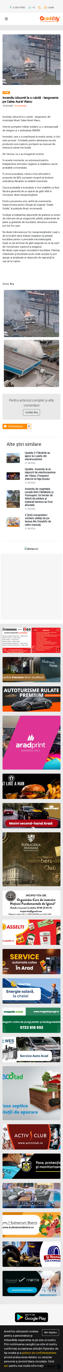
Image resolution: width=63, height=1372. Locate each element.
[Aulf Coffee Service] (31, 961)
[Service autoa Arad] (31, 1049)
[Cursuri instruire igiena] (31, 903)
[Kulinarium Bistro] (31, 1224)
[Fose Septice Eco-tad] (31, 1093)
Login (50, 7)
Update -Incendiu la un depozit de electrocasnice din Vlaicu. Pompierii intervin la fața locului (40, 474)
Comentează (15, 426)
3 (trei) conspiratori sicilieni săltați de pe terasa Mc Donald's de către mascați (38, 519)
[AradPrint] (31, 743)
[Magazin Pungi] (31, 1020)
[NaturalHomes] (31, 669)
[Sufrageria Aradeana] (31, 859)
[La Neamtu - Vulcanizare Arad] (31, 1254)
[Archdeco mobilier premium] (31, 1195)
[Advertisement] (31, 586)
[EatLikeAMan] (31, 786)
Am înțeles (50, 1332)
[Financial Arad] (31, 1283)
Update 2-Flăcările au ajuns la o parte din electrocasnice (37, 456)
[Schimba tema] (39, 7)
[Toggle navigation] (6, 18)
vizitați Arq (31, 412)
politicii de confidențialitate (39, 1352)
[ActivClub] (31, 1137)
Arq (12, 283)
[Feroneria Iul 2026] (31, 640)
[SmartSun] (31, 991)
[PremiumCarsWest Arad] (31, 699)
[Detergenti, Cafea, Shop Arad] (31, 932)
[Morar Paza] (31, 1166)
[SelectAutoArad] (31, 815)
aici (6, 1365)
